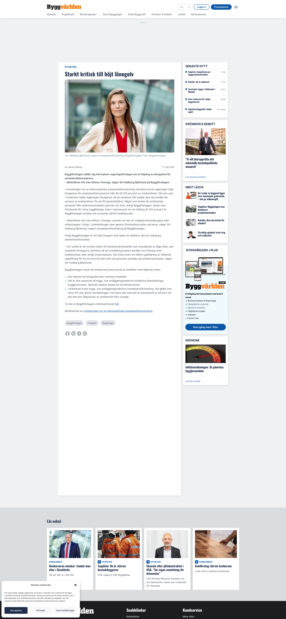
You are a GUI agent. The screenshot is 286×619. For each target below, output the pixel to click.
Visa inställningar (65, 610)
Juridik (181, 14)
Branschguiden (88, 14)
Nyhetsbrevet (198, 14)
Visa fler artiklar (192, 381)
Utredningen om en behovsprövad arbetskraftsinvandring (118, 311)
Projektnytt (68, 14)
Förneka (40, 610)
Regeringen (108, 323)
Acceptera (16, 610)
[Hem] (64, 7)
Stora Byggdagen (112, 14)
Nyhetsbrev (132, 616)
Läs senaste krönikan (195, 177)
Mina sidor (189, 616)
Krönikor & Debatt (162, 14)
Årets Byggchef (137, 14)
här (117, 303)
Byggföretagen (74, 323)
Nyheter (51, 14)
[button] (75, 585)
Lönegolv (92, 323)
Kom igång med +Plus (205, 327)
